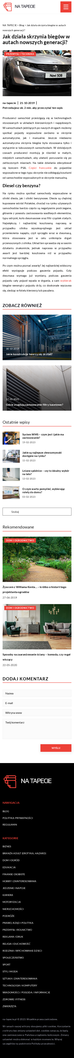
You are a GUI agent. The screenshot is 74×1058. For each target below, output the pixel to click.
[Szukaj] (7, 512)
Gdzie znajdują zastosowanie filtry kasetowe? (34, 404)
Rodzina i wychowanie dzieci (22, 950)
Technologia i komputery (20, 985)
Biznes (7, 846)
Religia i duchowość (16, 943)
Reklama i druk (13, 936)
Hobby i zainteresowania (19, 881)
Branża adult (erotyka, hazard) (24, 853)
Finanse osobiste (14, 874)
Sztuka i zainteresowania (20, 978)
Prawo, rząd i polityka (18, 922)
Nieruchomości (13, 908)
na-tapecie (9, 102)
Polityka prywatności (18, 818)
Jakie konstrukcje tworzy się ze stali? (29, 354)
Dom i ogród (11, 860)
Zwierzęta (9, 1006)
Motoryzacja (12, 901)
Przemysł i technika (20, 54)
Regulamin (10, 824)
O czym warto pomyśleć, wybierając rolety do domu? (43, 490)
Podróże (8, 915)
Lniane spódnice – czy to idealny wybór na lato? (45, 472)
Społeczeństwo (13, 957)
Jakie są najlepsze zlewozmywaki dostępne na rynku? (42, 454)
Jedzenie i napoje (14, 888)
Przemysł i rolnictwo (17, 929)
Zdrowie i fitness (14, 999)
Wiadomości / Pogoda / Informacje (26, 992)
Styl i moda (10, 971)
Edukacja (9, 867)
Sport (6, 964)
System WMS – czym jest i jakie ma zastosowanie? (43, 436)
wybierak (65, 280)
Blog (6, 811)
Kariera (8, 894)
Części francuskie (40, 167)
